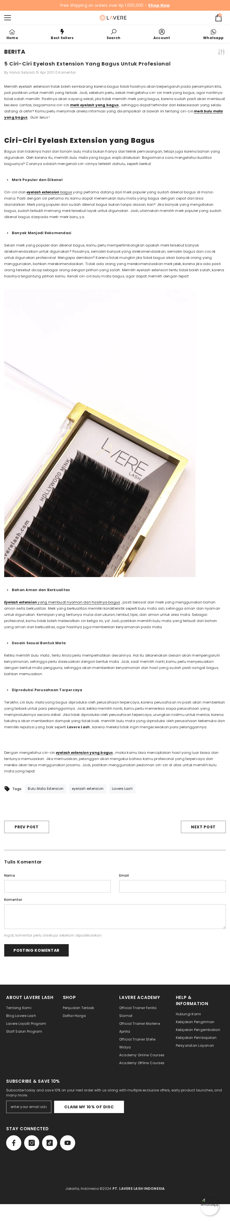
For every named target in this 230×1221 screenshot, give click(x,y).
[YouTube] (67, 1142)
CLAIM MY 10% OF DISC (89, 1107)
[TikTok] (49, 1142)
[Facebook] (13, 1142)
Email (124, 875)
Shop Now (159, 5)
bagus (49, 192)
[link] (113, 34)
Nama (9, 875)
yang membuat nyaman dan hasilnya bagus (62, 602)
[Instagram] (31, 1142)
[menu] (7, 17)
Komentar (13, 899)
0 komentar (65, 72)
